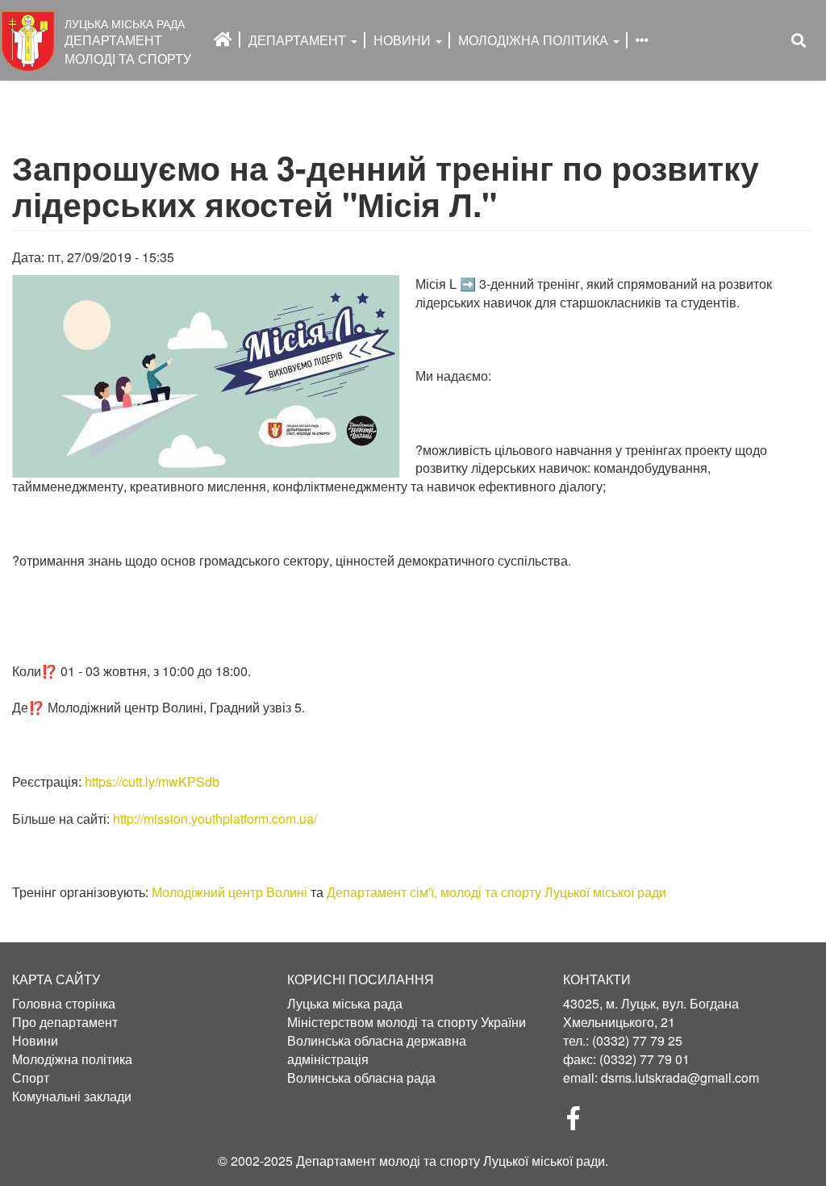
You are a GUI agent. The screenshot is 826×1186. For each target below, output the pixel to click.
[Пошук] (798, 40)
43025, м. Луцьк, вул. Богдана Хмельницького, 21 (651, 1012)
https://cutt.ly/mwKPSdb (152, 781)
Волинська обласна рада (361, 1078)
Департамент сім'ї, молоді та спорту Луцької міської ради (496, 892)
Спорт (30, 1078)
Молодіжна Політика (534, 40)
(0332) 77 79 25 (637, 1040)
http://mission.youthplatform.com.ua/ (215, 818)
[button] (205, 376)
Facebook (580, 1123)
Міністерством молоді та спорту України (406, 1022)
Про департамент (65, 1022)
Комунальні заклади (71, 1096)
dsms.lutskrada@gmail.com (680, 1077)
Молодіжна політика (72, 1059)
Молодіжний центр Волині (229, 892)
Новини (403, 40)
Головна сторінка (63, 1004)
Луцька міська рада (345, 1004)
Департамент (298, 40)
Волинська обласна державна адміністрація (376, 1050)
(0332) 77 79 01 (644, 1059)
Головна (223, 39)
